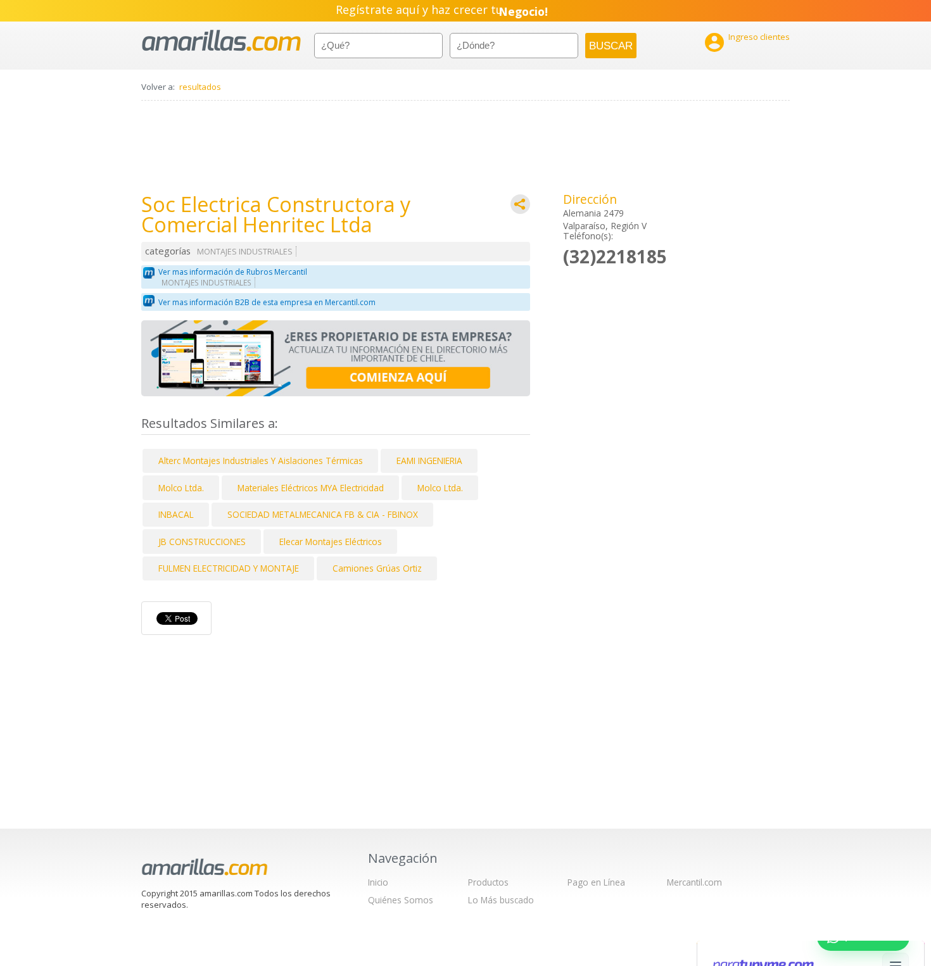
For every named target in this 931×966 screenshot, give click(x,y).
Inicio (378, 882)
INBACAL (176, 514)
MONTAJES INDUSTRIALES (245, 251)
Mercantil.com (694, 882)
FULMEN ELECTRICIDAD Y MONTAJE (228, 568)
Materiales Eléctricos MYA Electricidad (311, 488)
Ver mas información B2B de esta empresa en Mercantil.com (267, 302)
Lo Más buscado (501, 900)
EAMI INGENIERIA (429, 461)
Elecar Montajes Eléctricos (330, 542)
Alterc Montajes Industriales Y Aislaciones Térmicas (260, 461)
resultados (200, 86)
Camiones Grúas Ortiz (377, 568)
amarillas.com (221, 41)
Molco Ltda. (181, 488)
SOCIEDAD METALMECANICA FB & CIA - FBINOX (322, 514)
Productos (488, 882)
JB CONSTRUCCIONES (202, 542)
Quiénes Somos (400, 900)
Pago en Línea (596, 882)
